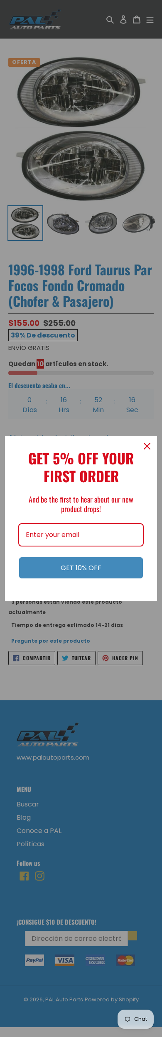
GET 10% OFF (81, 568)
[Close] (147, 446)
